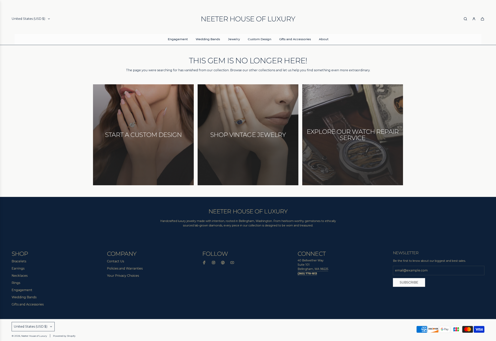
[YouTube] (232, 263)
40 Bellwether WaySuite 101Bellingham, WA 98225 (313, 265)
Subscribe (409, 282)
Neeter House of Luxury (248, 18)
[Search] (465, 19)
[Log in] (474, 19)
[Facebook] (204, 263)
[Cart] (482, 19)
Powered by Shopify (64, 335)
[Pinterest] (223, 263)
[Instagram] (213, 263)
